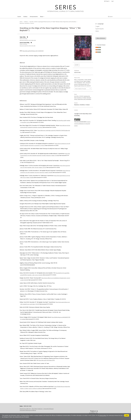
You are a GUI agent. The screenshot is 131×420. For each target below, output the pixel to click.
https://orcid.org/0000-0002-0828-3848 (28, 40)
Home (21, 21)
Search (111, 16)
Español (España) (99, 28)
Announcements (34, 16)
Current (19, 16)
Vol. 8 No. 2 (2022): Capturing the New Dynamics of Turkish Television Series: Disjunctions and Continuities (53, 21)
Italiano (97, 31)
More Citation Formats (80, 88)
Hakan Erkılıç (23, 37)
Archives (25, 16)
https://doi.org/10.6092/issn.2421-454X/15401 (33, 51)
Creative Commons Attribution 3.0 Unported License (82, 123)
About (41, 16)
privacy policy (103, 415)
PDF (77, 65)
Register (107, 1)
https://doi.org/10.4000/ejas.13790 (47, 360)
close (126, 415)
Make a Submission (101, 38)
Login (112, 1)
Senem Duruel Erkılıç (25, 42)
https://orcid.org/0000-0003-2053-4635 (27, 45)
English (97, 26)
